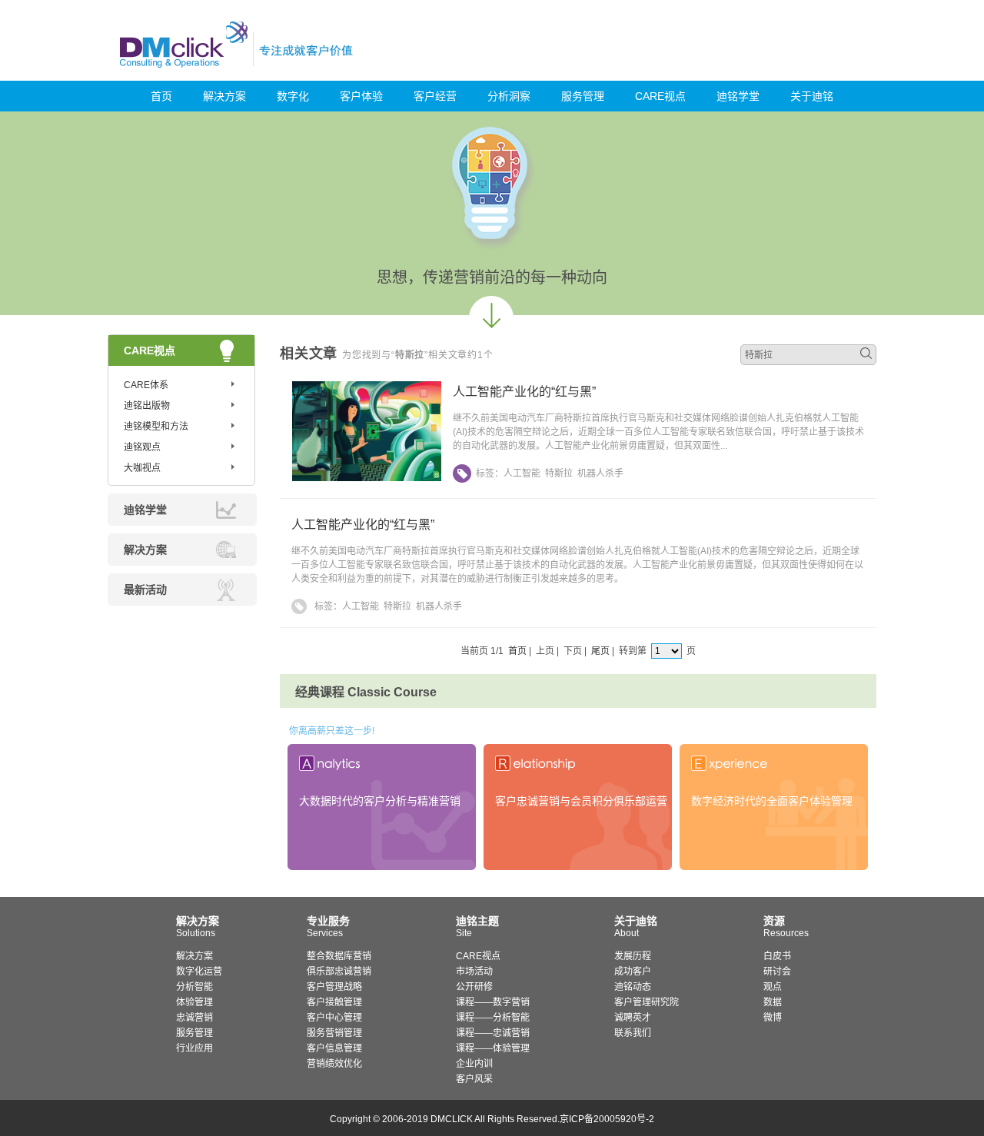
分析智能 (194, 987)
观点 (772, 987)
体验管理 (194, 1002)
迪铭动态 (632, 987)
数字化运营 (199, 971)
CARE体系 (146, 385)
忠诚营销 (194, 1017)
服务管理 (582, 96)
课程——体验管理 (493, 1048)
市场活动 (474, 971)
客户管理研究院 (646, 1002)
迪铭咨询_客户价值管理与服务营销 (301, 44)
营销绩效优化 (334, 1063)
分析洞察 (508, 96)
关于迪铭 (811, 96)
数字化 (293, 96)
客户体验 (361, 96)
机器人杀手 (600, 473)
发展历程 (632, 956)
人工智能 (522, 473)
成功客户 (632, 971)
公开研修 (474, 987)
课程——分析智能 (493, 1017)
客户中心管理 (334, 1017)
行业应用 (194, 1048)
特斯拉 (559, 473)
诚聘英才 (632, 1017)
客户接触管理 (334, 1002)
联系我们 (632, 1033)
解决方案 (224, 96)
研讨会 (777, 971)
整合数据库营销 (339, 956)
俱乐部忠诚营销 (339, 971)
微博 (772, 1017)
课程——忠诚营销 (493, 1033)
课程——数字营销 (493, 1002)
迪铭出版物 (147, 405)
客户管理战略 (334, 987)
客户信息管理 (334, 1048)
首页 (161, 96)
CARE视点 (660, 96)
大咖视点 (142, 468)
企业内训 (474, 1063)
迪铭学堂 (738, 96)
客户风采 (474, 1079)
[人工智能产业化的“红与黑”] (366, 478)
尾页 (600, 651)
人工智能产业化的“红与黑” (524, 391)
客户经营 (435, 96)
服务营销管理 (334, 1033)
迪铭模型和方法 (156, 426)
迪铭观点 (142, 447)
